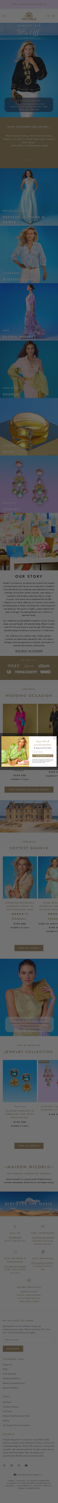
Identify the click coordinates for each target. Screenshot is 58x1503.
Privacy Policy (39, 762)
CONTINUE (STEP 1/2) (42, 756)
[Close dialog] (54, 738)
